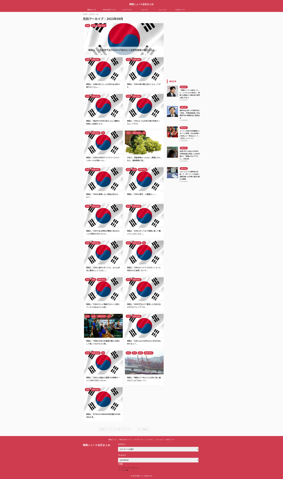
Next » (145, 429)
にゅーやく (144, 9)
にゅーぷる (162, 9)
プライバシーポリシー (130, 468)
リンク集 (124, 470)
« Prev (102, 429)
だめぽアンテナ (180, 9)
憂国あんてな (91, 9)
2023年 (91, 14)
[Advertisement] (183, 46)
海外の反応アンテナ (109, 9)
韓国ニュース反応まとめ (141, 4)
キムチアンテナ (127, 9)
